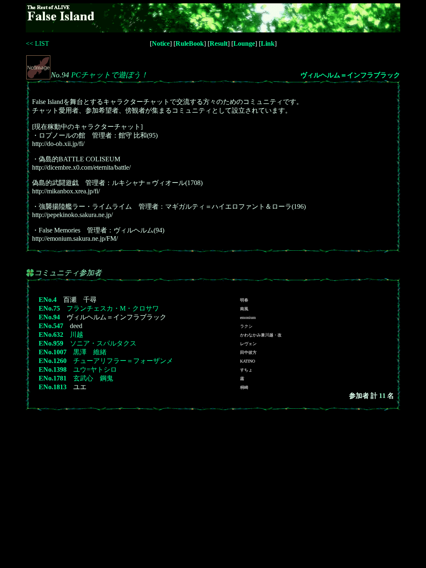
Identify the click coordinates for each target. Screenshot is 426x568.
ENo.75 (49, 308)
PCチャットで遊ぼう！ (109, 75)
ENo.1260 (53, 360)
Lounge (244, 43)
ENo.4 (48, 299)
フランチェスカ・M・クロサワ (113, 308)
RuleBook (190, 43)
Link (268, 43)
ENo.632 (51, 334)
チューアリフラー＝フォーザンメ (123, 360)
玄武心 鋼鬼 (93, 378)
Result (219, 43)
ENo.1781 (53, 378)
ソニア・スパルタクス (103, 343)
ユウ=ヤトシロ (95, 369)
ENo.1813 (53, 386)
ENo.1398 (53, 369)
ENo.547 (51, 325)
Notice (161, 43)
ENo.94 (49, 317)
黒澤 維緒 (89, 352)
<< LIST (37, 43)
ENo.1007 (53, 352)
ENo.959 (51, 343)
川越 (76, 334)
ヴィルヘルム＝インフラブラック (350, 75)
